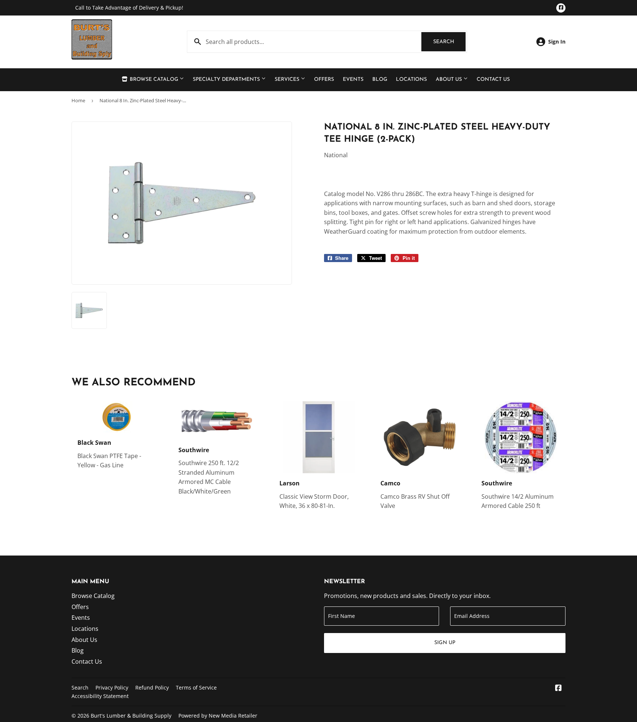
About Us (449, 79)
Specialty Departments (227, 79)
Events (353, 79)
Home (78, 100)
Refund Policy (152, 687)
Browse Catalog (154, 79)
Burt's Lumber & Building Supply (131, 715)
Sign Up (444, 643)
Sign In (556, 41)
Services (288, 79)
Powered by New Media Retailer (217, 715)
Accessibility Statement (100, 695)
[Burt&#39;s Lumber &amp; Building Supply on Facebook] (558, 688)
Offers (324, 79)
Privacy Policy (111, 687)
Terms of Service (196, 687)
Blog (379, 79)
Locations (411, 79)
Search (449, 42)
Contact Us (493, 79)
